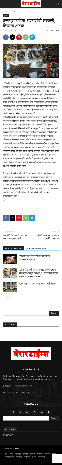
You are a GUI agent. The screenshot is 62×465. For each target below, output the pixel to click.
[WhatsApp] (26, 37)
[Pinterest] (19, 37)
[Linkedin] (41, 412)
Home (5, 11)
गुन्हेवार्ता (13, 11)
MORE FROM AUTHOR (36, 248)
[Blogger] (34, 412)
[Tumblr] (48, 412)
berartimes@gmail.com (21, 385)
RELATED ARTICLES (14, 248)
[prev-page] (4, 297)
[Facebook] (6, 37)
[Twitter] (20, 412)
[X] (12, 37)
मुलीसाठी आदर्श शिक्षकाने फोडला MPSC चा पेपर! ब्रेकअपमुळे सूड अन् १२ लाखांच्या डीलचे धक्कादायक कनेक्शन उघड (38, 273)
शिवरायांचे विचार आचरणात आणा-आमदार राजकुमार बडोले (15, 237)
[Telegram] (32, 37)
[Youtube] (27, 412)
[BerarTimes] (31, 3)
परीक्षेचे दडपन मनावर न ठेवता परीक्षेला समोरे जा (48, 237)
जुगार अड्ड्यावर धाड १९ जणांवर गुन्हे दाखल (37, 283)
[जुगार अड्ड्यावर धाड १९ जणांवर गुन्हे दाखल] (10, 287)
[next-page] (9, 297)
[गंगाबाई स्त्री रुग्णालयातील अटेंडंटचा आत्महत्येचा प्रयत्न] (10, 259)
